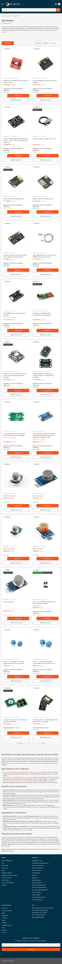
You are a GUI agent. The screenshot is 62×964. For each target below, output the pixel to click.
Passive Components (38, 865)
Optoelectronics (36, 880)
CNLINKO (4, 918)
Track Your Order (6, 877)
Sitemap (4, 885)
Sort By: (45, 43)
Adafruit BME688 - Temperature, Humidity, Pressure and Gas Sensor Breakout (43, 375)
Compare (38, 43)
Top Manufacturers (7, 860)
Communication (36, 873)
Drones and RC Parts (38, 868)
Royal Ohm (5, 908)
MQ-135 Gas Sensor (9, 496)
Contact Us (5, 868)
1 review (13, 438)
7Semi (26, 763)
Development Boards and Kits (40, 863)
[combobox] (31, 10)
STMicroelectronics (7, 925)
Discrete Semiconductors (39, 885)
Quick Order (5, 865)
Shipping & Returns (7, 873)
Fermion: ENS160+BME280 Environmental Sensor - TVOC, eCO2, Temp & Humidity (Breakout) (15, 140)
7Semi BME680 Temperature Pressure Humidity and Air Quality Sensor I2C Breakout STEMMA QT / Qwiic (44, 435)
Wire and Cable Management (40, 890)
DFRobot (4, 923)
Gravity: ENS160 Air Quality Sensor (13, 199)
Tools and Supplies (37, 899)
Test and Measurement (38, 897)
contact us (4, 32)
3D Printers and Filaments (39, 887)
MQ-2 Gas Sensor (8, 602)
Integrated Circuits (37, 860)
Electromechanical (37, 882)
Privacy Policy (5, 880)
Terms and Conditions (8, 882)
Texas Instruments (7, 910)
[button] (8, 43)
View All (4, 932)
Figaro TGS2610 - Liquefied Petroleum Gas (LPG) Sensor (17, 777)
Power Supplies (36, 895)
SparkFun (4, 930)
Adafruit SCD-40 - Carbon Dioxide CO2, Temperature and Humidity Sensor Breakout (15, 375)
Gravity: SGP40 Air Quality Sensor (43, 199)
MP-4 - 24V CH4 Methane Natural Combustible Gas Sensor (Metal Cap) (21, 772)
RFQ (3, 863)
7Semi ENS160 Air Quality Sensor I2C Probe (14, 781)
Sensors (34, 875)
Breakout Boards (36, 870)
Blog (3, 870)
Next (42, 743)
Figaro (19, 763)
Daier (3, 927)
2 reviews (13, 317)
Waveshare (5, 915)
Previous (20, 743)
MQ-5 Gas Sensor (8, 549)
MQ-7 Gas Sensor (38, 496)
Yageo (3, 913)
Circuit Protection (36, 892)
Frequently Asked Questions (9, 875)
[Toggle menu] (2, 4)
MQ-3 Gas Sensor (38, 549)
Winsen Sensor (14, 763)
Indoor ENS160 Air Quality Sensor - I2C (44, 139)
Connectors (35, 877)
